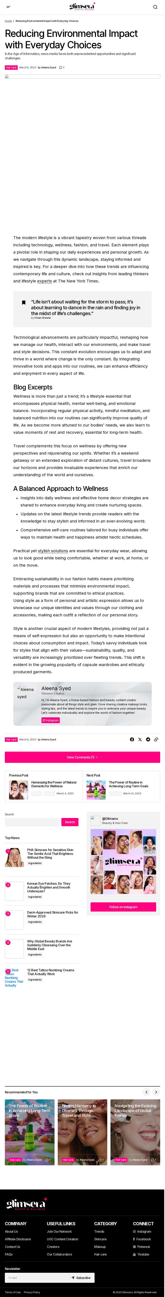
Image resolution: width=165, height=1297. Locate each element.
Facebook (143, 1239)
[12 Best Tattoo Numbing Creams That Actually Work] (14, 977)
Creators (53, 1247)
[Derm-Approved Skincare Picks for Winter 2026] (14, 920)
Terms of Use (13, 1292)
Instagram (52, 720)
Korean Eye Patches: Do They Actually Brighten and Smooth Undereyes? (48, 887)
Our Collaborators (59, 1254)
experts (44, 281)
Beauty (37, 793)
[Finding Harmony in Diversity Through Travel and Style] (82, 1132)
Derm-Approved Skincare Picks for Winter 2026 (52, 914)
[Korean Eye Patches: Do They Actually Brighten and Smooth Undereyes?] (14, 891)
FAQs (8, 1254)
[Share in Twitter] (140, 740)
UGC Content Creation (62, 1239)
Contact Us (12, 1247)
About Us (11, 1231)
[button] (8, 7)
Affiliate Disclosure (18, 1239)
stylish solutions (53, 550)
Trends (99, 1231)
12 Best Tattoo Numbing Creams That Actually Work (50, 972)
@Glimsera (110, 819)
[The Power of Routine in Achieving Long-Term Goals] (121, 786)
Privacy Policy (32, 1292)
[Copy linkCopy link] (156, 740)
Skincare (100, 1239)
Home (8, 20)
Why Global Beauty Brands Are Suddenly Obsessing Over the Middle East (49, 945)
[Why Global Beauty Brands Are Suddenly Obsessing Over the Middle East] (14, 948)
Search (9, 814)
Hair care (11, 67)
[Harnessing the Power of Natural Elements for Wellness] (43, 786)
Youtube (143, 1254)
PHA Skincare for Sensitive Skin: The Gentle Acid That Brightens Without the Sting (50, 853)
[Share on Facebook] (132, 740)
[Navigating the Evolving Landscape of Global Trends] (135, 1132)
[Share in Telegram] (148, 740)
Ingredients (34, 863)
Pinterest (143, 1247)
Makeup (49, 793)
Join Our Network (59, 1231)
